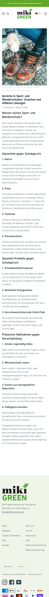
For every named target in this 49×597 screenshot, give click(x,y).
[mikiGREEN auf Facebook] (11, 582)
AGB (27, 540)
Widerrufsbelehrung (35, 550)
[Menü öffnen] (3, 13)
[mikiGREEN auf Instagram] (4, 582)
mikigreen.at (32, 3)
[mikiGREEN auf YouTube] (18, 582)
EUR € (21, 566)
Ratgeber (6, 530)
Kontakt (5, 545)
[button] (39, 13)
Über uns (30, 526)
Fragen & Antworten (11, 535)
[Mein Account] (29, 14)
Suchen (29, 530)
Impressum (31, 535)
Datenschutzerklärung (36, 545)
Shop (4, 526)
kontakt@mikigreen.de (13, 512)
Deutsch (7, 566)
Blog (4, 540)
